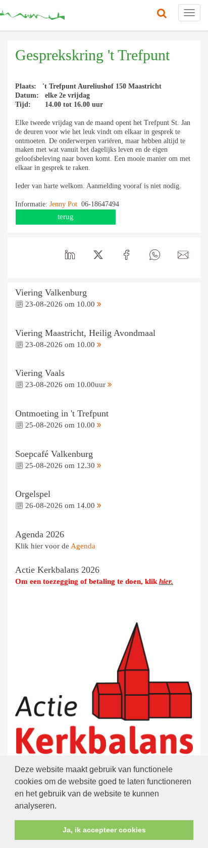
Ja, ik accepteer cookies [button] (104, 830)
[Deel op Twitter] (98, 255)
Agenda (83, 546)
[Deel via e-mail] (182, 255)
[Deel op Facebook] (126, 255)
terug (66, 217)
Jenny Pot (64, 204)
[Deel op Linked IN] (69, 255)
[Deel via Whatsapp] (154, 255)
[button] (60, 806)
